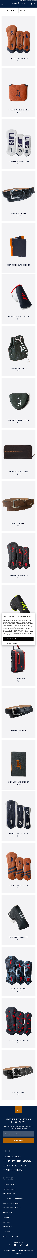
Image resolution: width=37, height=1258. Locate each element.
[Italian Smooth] (18, 728)
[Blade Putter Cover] (18, 935)
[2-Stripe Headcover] (18, 883)
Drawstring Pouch (18, 368)
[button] (3, 5)
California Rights (11, 1203)
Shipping (6, 1217)
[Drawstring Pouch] (18, 366)
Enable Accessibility (28, 1)
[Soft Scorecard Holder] (18, 262)
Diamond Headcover (18, 575)
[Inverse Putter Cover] (18, 314)
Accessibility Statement (13, 1198)
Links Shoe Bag (18, 679)
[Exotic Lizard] (18, 1090)
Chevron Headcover (18, 58)
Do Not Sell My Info (12, 1208)
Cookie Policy (9, 1194)
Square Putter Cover (18, 110)
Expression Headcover (18, 162)
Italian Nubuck (18, 523)
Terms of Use (8, 1184)
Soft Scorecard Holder (18, 265)
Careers (6, 1231)
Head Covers (12, 1157)
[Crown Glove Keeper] (18, 469)
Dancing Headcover (18, 1040)
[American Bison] (18, 211)
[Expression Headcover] (18, 159)
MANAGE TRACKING (12, 643)
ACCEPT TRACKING (12, 639)
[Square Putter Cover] (18, 107)
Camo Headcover (18, 989)
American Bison (18, 213)
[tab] (31, 4)
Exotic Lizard (18, 1092)
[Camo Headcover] (18, 986)
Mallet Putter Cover (18, 420)
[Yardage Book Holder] (18, 779)
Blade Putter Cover (18, 937)
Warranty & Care (10, 1236)
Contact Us (8, 1227)
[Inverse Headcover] (18, 831)
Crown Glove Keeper (18, 472)
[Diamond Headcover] (18, 573)
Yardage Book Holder (18, 782)
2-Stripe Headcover (18, 885)
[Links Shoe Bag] (18, 676)
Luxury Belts (12, 1170)
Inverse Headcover (18, 834)
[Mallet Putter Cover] (18, 418)
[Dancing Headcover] (18, 1038)
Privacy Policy (9, 1189)
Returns (6, 1222)
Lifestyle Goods (15, 1166)
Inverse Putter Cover (18, 317)
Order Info (8, 1212)
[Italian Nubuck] (18, 521)
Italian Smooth (18, 730)
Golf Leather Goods (17, 1161)
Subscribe (18, 1140)
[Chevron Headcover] (18, 56)
